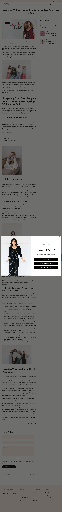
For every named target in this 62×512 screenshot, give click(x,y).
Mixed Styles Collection (46, 267)
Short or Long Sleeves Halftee (46, 263)
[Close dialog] (60, 237)
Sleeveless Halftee (46, 259)
